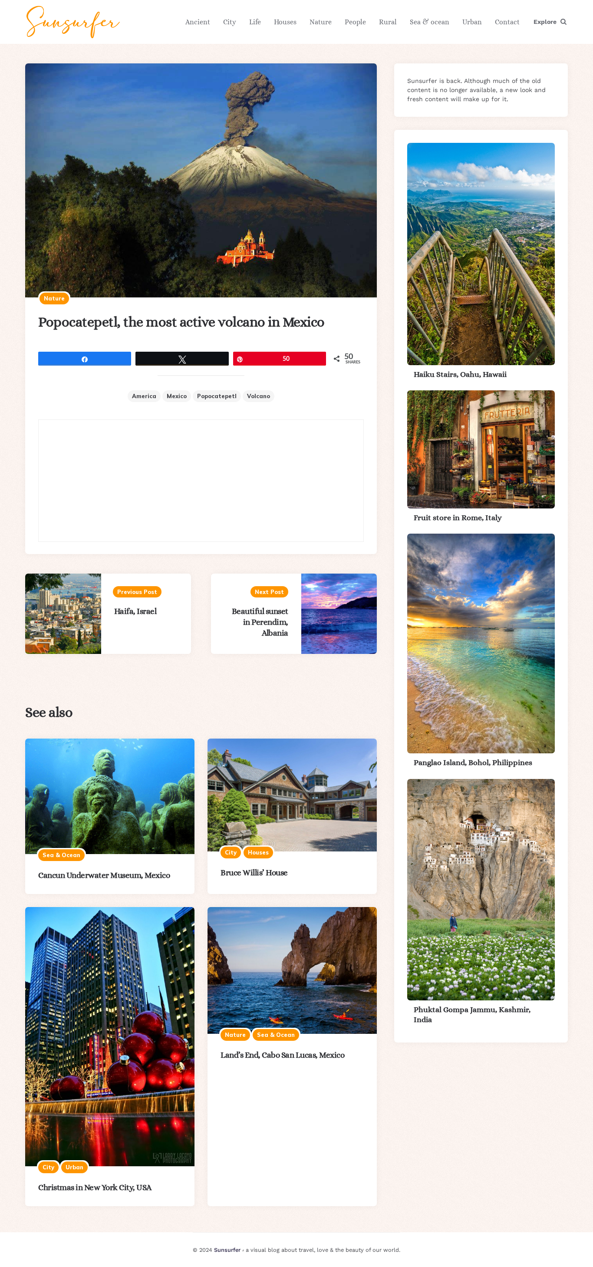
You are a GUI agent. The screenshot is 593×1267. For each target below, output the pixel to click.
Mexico (177, 396)
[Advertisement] (201, 480)
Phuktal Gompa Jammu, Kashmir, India (472, 1014)
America (144, 396)
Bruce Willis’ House (254, 872)
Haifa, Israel (135, 611)
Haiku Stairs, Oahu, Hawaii (460, 374)
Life (255, 22)
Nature (321, 22)
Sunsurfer (227, 1250)
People (355, 22)
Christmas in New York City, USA (95, 1187)
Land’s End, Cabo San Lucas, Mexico (282, 1054)
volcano (258, 396)
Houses (285, 22)
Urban (472, 22)
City (229, 22)
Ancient (197, 22)
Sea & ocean (429, 22)
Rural (388, 22)
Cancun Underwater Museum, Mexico (104, 875)
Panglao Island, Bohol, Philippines (473, 762)
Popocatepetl (217, 396)
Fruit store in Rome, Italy (458, 517)
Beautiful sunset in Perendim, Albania (260, 622)
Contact (507, 22)
